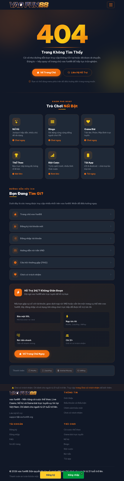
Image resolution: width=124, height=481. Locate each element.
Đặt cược (68, 449)
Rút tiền (67, 454)
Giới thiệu (68, 398)
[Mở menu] (111, 5)
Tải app (67, 458)
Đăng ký (13, 429)
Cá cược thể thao (72, 429)
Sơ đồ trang (14, 444)
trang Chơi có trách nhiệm (88, 388)
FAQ (11, 439)
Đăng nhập (14, 434)
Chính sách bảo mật (73, 408)
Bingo (66, 444)
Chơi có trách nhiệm (73, 412)
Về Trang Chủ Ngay (34, 353)
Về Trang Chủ (48, 72)
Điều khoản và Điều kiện (75, 403)
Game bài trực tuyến (73, 434)
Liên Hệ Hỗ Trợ (79, 72)
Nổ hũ (66, 439)
